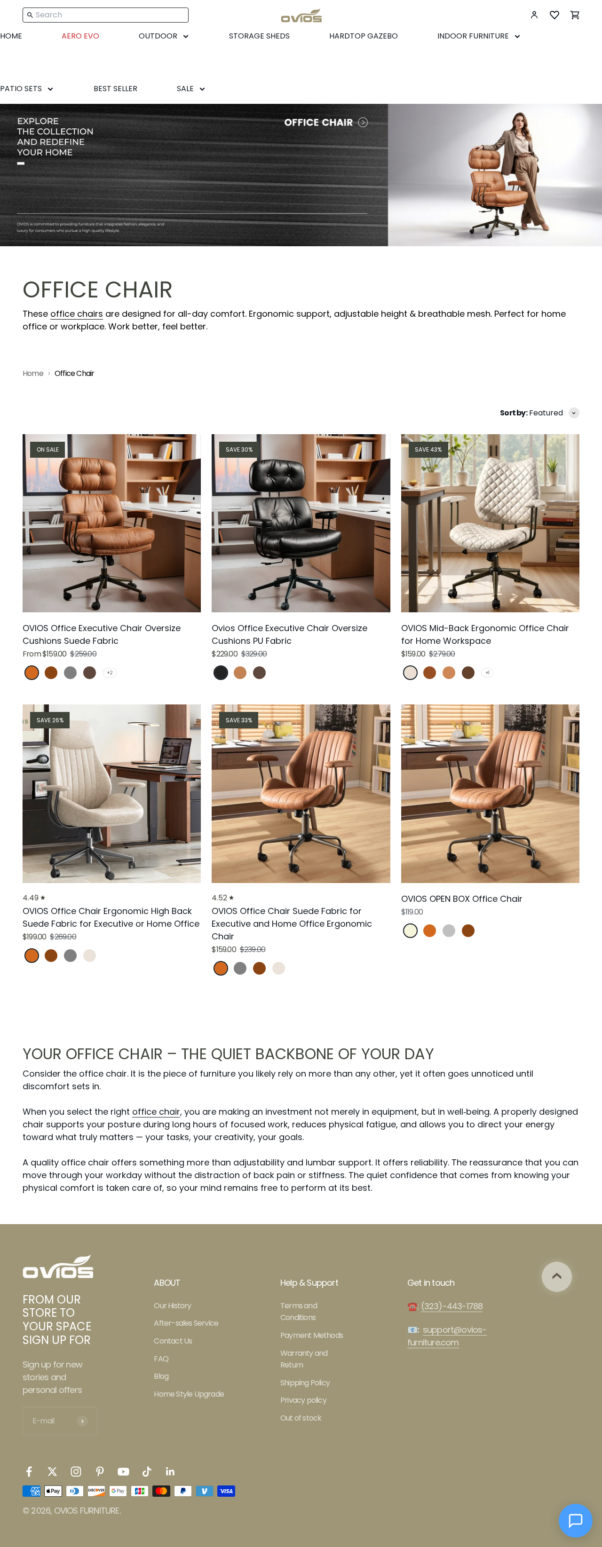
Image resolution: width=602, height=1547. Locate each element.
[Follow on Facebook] (29, 1471)
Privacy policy (303, 1400)
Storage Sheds (259, 36)
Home (33, 373)
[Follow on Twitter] (52, 1471)
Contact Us (173, 1341)
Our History (172, 1305)
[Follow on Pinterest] (100, 1471)
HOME (11, 36)
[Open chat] (576, 1521)
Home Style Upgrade (189, 1394)
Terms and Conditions (298, 1311)
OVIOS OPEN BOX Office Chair (462, 899)
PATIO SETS (21, 88)
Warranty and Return (303, 1359)
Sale (185, 88)
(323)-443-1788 (452, 1306)
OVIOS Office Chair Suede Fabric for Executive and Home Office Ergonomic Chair (292, 923)
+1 (487, 672)
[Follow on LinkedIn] (170, 1471)
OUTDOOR (158, 36)
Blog (161, 1376)
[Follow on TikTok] (147, 1471)
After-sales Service (186, 1323)
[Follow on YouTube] (123, 1471)
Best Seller (115, 88)
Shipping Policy (305, 1382)
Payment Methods (311, 1335)
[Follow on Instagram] (76, 1471)
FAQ (161, 1358)
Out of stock (300, 1418)
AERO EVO (80, 36)
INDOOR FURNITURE (473, 36)
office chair (156, 1111)
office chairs (76, 314)
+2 (109, 672)
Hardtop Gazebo (363, 36)
